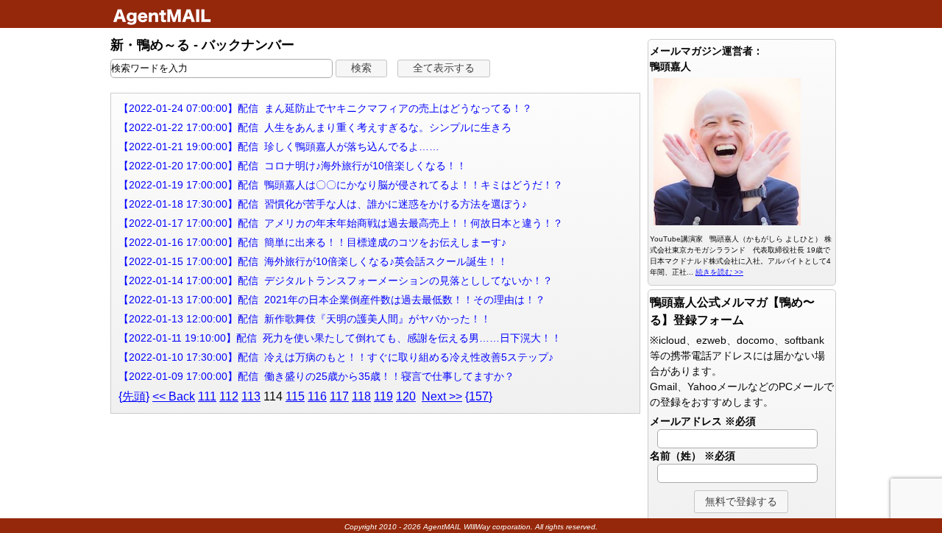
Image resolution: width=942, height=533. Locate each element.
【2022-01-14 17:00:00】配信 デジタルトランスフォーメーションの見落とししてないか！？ (335, 280)
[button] (361, 68)
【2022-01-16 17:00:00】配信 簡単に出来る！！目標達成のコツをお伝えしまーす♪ (312, 242)
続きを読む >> (719, 272)
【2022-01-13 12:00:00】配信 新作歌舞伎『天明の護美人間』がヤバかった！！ (304, 319)
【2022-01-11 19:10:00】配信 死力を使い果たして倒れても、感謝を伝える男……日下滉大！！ (340, 338)
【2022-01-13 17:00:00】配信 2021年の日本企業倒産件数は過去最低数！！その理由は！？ (331, 300)
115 (295, 396)
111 (207, 396)
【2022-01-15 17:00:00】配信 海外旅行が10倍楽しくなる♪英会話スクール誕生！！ (313, 261)
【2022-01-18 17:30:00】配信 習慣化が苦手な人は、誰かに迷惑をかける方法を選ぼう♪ (322, 204)
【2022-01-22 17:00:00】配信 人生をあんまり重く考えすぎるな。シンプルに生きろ (314, 127)
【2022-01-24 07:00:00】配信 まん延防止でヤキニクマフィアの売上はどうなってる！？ (325, 108)
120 (406, 396)
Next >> (442, 396)
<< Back (173, 396)
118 (361, 396)
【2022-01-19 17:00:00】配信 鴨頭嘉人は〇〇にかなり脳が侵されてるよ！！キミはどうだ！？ (340, 185)
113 (251, 396)
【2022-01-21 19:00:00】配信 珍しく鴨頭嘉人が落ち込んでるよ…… (278, 146)
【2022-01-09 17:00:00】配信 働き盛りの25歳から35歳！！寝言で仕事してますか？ (316, 376)
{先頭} (133, 396)
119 (383, 396)
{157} (478, 396)
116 (317, 396)
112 (228, 396)
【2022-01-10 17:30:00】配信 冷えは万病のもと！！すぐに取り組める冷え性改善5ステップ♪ (335, 357)
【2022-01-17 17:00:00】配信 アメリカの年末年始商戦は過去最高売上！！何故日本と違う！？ (340, 223)
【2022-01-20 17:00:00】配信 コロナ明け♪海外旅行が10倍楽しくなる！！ (292, 166)
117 (339, 396)
